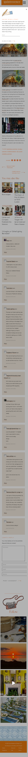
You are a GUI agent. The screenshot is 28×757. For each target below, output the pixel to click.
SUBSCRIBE (6, 41)
